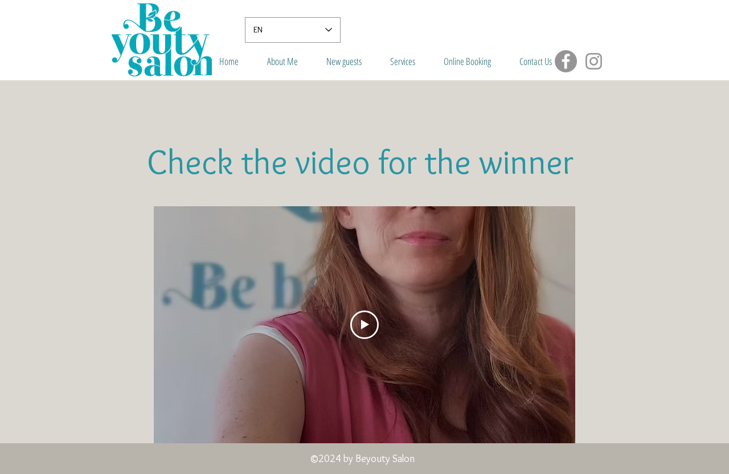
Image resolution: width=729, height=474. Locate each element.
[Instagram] (594, 61)
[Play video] (364, 324)
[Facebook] (566, 61)
